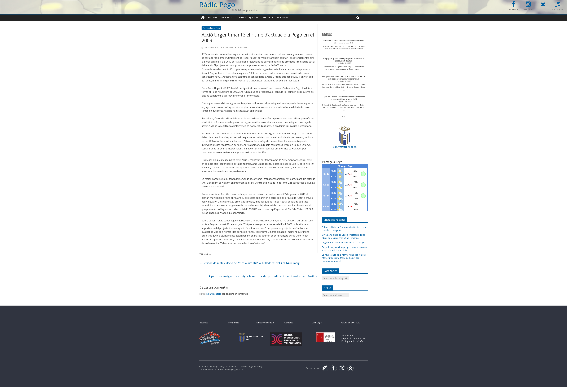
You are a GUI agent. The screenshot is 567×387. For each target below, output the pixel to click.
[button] (342, 116)
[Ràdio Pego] (202, 17)
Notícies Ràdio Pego (211, 28)
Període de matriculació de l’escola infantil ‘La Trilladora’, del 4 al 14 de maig (249, 263)
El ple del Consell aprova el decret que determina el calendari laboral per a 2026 (343, 98)
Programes (233, 322)
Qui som (253, 17)
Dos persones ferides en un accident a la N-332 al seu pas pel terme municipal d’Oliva (343, 77)
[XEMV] (286, 335)
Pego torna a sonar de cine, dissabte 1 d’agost (344, 242)
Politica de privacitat (350, 322)
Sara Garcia (228, 47)
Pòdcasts (226, 17)
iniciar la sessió (213, 293)
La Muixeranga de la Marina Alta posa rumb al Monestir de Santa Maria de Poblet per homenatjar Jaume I (344, 257)
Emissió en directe (265, 322)
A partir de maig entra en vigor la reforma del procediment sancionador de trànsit (263, 276)
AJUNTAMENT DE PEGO (345, 147)
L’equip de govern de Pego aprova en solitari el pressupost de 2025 (343, 59)
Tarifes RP (282, 17)
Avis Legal (317, 322)
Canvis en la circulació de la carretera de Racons (343, 40)
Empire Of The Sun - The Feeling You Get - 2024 (353, 340)
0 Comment (242, 47)
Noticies (204, 322)
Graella (241, 17)
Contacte (267, 17)
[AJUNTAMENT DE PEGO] (242, 335)
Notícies (212, 17)
